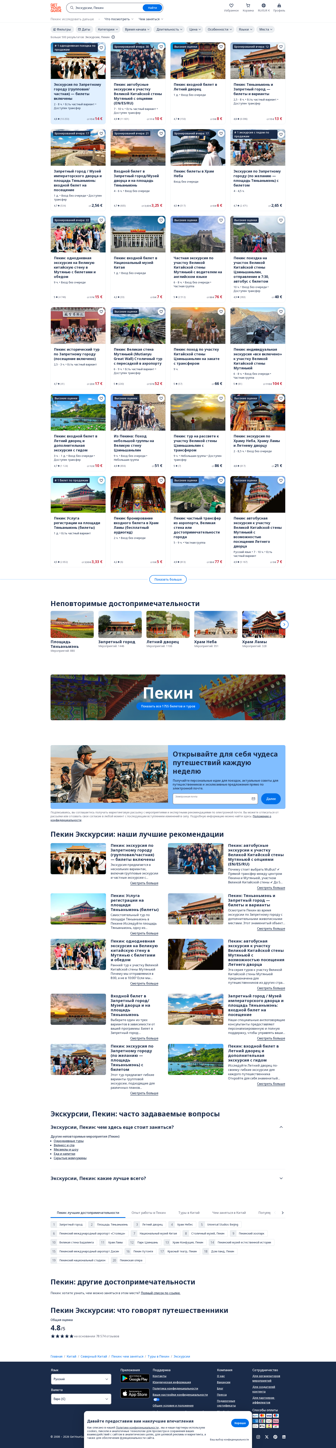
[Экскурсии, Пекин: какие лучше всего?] (281, 1178)
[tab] (88, 1212)
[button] (78, 83)
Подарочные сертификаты (226, 1403)
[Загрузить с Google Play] (135, 1379)
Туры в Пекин (158, 1356)
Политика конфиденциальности (175, 1388)
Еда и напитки (64, 1154)
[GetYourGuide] (56, 8)
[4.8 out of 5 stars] (62, 1336)
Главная (56, 1356)
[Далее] (284, 624)
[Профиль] (279, 5)
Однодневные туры (69, 1141)
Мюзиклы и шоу (66, 1149)
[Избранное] (231, 5)
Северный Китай (94, 1356)
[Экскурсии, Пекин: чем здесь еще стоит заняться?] (281, 1127)
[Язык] (264, 5)
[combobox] (105, 8)
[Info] (113, 37)
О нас (221, 1376)
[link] (78, 83)
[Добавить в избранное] (101, 47)
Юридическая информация (172, 1382)
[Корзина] (248, 5)
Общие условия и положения (173, 1405)
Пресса (222, 1394)
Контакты (159, 1376)
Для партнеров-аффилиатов (263, 1400)
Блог (220, 1388)
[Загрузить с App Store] (135, 1393)
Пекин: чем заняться (127, 1356)
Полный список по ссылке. (160, 1293)
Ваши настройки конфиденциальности (180, 1394)
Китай (71, 1356)
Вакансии (223, 1382)
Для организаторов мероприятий (266, 1378)
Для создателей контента (263, 1389)
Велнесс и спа (64, 1145)
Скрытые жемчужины (70, 1158)
